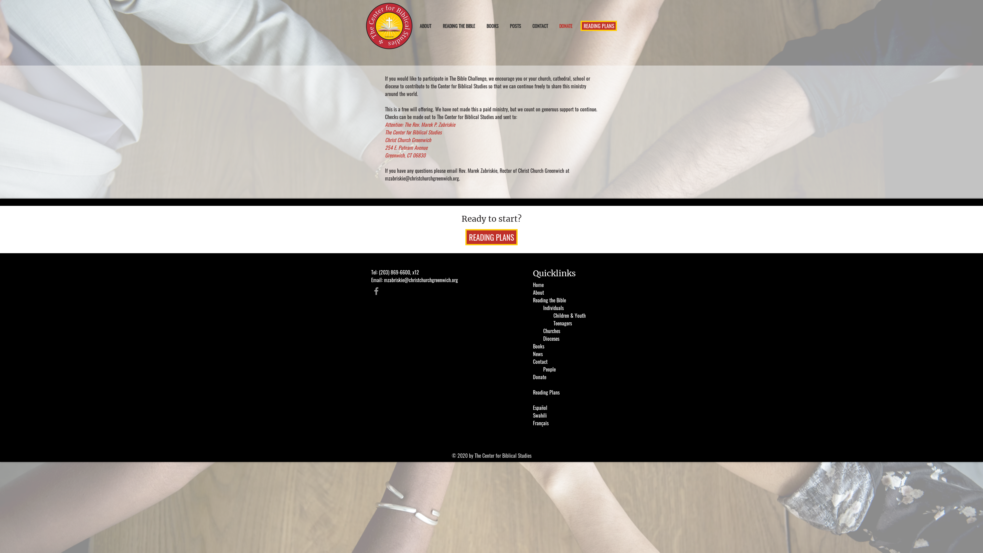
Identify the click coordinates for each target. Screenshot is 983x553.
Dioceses (551, 338)
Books (538, 346)
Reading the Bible (549, 300)
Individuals (553, 308)
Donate (539, 377)
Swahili (540, 415)
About (538, 292)
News (538, 354)
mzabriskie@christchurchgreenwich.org (422, 178)
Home (538, 285)
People (549, 369)
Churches (551, 331)
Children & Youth (569, 315)
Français (541, 423)
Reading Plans (546, 392)
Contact (540, 361)
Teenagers (562, 323)
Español (540, 407)
